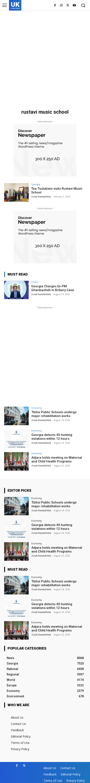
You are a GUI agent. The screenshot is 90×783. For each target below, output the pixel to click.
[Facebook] (55, 5)
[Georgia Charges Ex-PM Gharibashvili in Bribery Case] (16, 290)
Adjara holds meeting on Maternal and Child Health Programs (56, 459)
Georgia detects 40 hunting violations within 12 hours (51, 437)
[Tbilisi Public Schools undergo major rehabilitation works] (16, 416)
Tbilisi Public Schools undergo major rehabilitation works (54, 414)
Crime (34, 282)
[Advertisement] (45, 58)
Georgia (35, 184)
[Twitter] (67, 5)
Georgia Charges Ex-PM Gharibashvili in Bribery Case (52, 288)
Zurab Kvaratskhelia (41, 196)
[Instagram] (61, 5)
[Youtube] (74, 5)
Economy (36, 408)
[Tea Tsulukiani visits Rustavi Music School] (16, 192)
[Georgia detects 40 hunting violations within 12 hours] (16, 438)
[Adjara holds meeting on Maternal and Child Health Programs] (16, 461)
